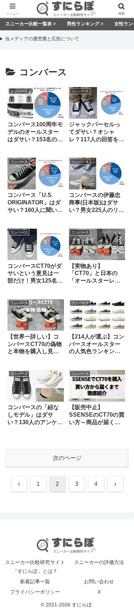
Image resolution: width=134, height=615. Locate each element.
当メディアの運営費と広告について (42, 39)
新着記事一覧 (35, 581)
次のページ (67, 458)
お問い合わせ (99, 581)
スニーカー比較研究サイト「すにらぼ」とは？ (35, 566)
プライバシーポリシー (35, 592)
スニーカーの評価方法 (99, 562)
